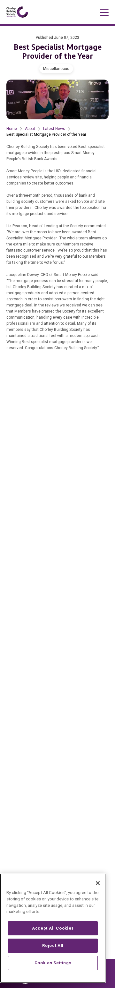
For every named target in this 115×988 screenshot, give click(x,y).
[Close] (98, 883)
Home (11, 128)
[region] (53, 928)
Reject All (53, 945)
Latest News (54, 128)
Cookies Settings (53, 962)
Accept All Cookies (53, 928)
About (30, 128)
